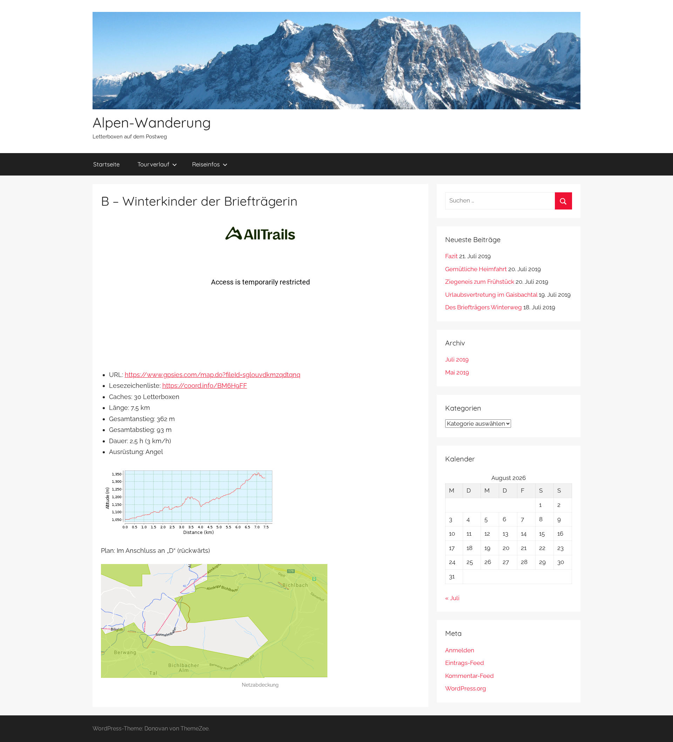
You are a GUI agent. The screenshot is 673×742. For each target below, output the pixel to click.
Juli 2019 (457, 359)
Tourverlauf (153, 164)
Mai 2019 (457, 372)
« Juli (452, 598)
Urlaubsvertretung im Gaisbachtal (491, 294)
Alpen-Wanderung (152, 122)
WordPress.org (465, 688)
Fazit (451, 256)
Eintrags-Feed (464, 662)
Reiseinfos (206, 164)
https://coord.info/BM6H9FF (204, 385)
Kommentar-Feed (469, 675)
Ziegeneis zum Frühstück (479, 281)
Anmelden (459, 650)
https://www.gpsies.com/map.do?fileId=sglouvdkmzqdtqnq (212, 374)
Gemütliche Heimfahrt (476, 269)
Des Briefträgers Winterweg (483, 307)
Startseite (106, 164)
